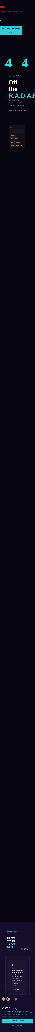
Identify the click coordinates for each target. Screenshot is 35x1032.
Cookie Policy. (24, 1014)
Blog (12, 142)
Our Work (18, 142)
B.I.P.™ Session (14, 138)
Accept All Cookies (17, 1020)
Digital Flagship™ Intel (16, 145)
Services (13, 135)
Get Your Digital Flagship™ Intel (11, 31)
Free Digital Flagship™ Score (16, 131)
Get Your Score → (16, 989)
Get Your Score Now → (16, 11)
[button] (2, 36)
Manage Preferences (17, 1025)
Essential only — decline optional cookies (17, 1028)
